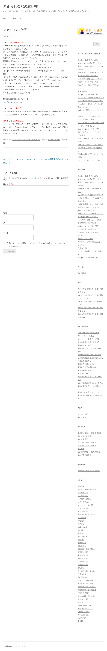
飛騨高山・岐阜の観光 (86, 549)
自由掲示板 (82, 273)
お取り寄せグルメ (84, 605)
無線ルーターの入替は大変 (88, 82)
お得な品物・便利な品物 (87, 590)
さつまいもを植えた (85, 238)
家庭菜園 (81, 486)
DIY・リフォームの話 (86, 336)
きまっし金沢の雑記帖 (20, 6)
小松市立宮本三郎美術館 (87, 223)
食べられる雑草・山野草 (87, 489)
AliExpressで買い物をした (88, 94)
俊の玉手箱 (82, 417)
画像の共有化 (83, 91)
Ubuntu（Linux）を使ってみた (89, 129)
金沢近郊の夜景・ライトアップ (89, 392)
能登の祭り (82, 574)
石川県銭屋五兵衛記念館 (87, 229)
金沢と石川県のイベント (87, 364)
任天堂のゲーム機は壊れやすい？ (90, 195)
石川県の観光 (83, 496)
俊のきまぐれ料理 (84, 436)
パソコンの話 (83, 508)
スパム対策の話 (84, 615)
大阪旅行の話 (83, 558)
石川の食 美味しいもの (87, 442)
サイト (6, 233)
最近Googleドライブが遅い (88, 60)
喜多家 (80, 235)
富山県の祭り (83, 577)
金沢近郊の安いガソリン (87, 586)
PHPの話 (81, 524)
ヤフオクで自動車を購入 (87, 580)
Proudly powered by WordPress (15, 646)
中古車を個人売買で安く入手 (89, 342)
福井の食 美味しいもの (87, 445)
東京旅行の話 (83, 555)
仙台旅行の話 (83, 564)
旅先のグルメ (83, 602)
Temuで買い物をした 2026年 (90, 79)
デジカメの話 (83, 511)
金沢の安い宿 (83, 373)
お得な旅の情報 (84, 593)
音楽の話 (81, 539)
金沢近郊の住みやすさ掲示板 (89, 470)
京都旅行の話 (83, 561)
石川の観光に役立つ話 (86, 571)
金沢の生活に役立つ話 (86, 514)
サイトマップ (17, 19)
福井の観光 (82, 543)
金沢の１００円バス (85, 608)
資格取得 (81, 521)
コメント (8, 184)
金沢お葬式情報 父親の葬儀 (89, 452)
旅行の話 (81, 568)
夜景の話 (81, 533)
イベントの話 (83, 536)
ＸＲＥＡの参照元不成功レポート (54, 159)
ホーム (5, 19)
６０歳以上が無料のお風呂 (88, 232)
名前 (5, 212)
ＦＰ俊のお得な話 (84, 499)
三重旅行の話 (83, 492)
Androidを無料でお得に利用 (88, 333)
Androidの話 (82, 527)
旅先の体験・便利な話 (86, 596)
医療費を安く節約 (84, 345)
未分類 (80, 621)
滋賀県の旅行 (83, 552)
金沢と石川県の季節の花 (87, 367)
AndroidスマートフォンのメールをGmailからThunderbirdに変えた (90, 147)
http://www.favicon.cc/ (12, 102)
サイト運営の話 (34, 139)
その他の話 (82, 618)
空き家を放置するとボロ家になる (90, 358)
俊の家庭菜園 (83, 439)
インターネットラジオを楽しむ (89, 339)
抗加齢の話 (82, 517)
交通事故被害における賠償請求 (89, 433)
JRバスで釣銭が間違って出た (88, 210)
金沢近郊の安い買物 (85, 583)
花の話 (80, 530)
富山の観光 (82, 546)
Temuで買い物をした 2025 (89, 160)
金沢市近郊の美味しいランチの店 (90, 383)
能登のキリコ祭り (84, 361)
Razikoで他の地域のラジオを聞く (90, 289)
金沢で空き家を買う (85, 455)
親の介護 (81, 448)
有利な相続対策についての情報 (89, 354)
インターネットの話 (20, 139)
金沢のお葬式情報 (84, 370)
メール (6, 223)
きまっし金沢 (83, 414)
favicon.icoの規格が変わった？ (89, 63)
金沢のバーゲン (84, 612)
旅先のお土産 (83, 599)
